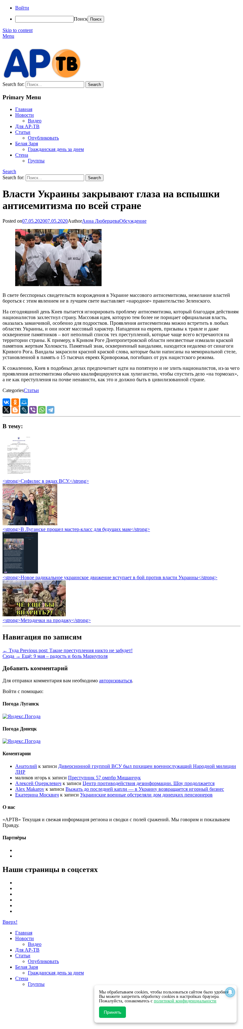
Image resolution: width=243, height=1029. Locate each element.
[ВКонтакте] (6, 402)
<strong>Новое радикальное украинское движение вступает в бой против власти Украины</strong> (110, 577)
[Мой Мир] (24, 402)
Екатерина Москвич (37, 794)
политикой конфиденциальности (185, 1001)
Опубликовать (43, 138)
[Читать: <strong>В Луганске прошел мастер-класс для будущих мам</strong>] (30, 523)
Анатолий (26, 766)
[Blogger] (15, 410)
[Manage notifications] (230, 992)
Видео (34, 120)
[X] (6, 410)
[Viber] (33, 410)
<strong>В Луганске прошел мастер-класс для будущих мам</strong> (76, 529)
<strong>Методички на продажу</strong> (47, 620)
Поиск (81, 19)
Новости (24, 115)
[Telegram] (50, 410)
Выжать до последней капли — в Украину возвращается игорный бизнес (144, 789)
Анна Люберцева (100, 221)
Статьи (22, 132)
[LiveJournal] (24, 410)
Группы (36, 160)
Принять (112, 1012)
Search (9, 171)
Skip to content (18, 30)
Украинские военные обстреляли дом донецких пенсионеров (146, 794)
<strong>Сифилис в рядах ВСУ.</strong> (46, 481)
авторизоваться (115, 680)
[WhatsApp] (42, 410)
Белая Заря (26, 143)
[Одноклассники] (15, 402)
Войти (22, 7)
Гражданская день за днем (56, 149)
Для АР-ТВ (27, 126)
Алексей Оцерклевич (38, 783)
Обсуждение (132, 221)
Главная (23, 109)
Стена (21, 155)
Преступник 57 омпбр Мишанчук (104, 777)
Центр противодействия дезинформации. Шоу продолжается (149, 783)
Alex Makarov (29, 789)
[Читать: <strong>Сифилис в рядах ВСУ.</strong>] (17, 475)
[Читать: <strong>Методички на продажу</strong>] (34, 614)
